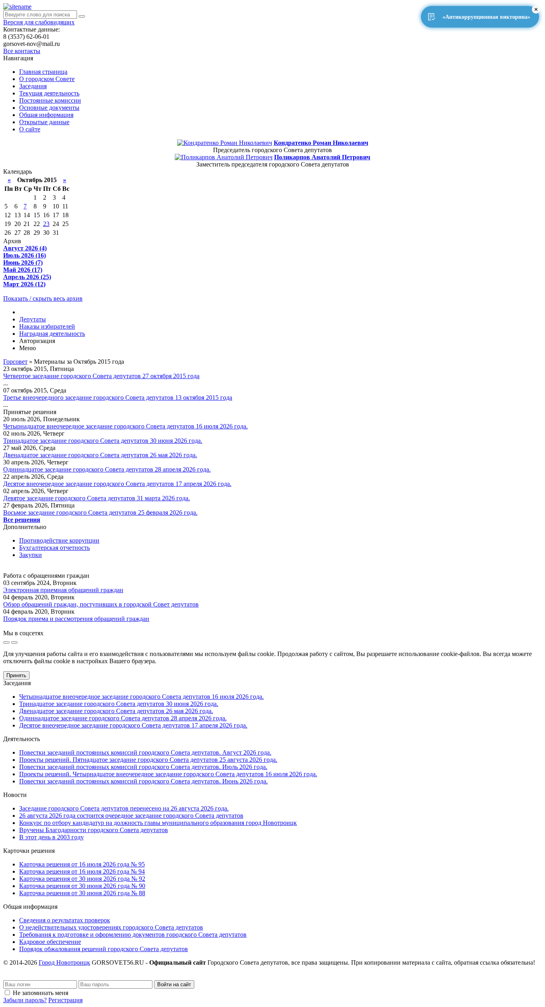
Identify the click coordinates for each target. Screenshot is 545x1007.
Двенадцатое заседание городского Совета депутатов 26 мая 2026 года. (100, 455)
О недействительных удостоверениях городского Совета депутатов (111, 927)
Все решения (21, 519)
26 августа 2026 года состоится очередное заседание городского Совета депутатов (131, 815)
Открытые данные (44, 122)
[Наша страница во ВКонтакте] (6, 642)
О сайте (29, 129)
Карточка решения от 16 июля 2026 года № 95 (82, 864)
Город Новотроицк (64, 962)
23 (46, 223)
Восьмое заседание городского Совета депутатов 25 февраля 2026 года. (100, 512)
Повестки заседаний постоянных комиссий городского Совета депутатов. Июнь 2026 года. (143, 781)
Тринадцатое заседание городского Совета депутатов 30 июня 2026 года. (102, 440)
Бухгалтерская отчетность (54, 547)
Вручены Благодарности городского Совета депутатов (93, 830)
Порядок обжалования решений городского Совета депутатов (103, 949)
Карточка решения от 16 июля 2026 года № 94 (82, 871)
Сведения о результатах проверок (64, 920)
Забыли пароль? (25, 1000)
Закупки (30, 554)
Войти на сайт (174, 984)
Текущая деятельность (49, 93)
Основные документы (49, 107)
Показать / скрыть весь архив (43, 298)
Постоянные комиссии (50, 100)
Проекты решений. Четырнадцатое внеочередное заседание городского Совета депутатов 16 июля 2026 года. (168, 774)
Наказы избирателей (47, 326)
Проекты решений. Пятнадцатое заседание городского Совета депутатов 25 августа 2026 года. (148, 759)
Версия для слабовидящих (39, 22)
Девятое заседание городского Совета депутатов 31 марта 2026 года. (96, 498)
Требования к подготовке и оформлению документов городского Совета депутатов (133, 934)
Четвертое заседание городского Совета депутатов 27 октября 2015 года (101, 376)
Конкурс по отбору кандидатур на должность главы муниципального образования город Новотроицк (158, 822)
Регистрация (65, 1000)
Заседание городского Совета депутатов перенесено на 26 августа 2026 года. (124, 808)
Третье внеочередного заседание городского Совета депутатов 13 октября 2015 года (117, 397)
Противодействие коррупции (59, 540)
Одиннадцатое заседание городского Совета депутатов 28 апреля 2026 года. (107, 469)
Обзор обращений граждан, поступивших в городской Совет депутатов (101, 604)
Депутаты (32, 319)
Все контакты (21, 51)
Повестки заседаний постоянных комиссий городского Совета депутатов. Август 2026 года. (145, 752)
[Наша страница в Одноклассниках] (14, 642)
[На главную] (17, 6)
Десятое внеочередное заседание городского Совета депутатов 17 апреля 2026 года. (117, 483)
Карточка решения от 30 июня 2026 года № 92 (82, 878)
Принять (16, 675)
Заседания (33, 86)
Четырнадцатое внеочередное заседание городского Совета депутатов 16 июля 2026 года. (125, 426)
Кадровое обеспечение (50, 941)
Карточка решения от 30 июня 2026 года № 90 (82, 885)
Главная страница (43, 71)
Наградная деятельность (52, 333)
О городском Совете (47, 78)
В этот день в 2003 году (51, 837)
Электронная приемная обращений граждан (63, 590)
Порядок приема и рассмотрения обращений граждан (76, 618)
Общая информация (46, 114)
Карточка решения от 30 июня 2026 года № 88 (82, 893)
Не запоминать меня (40, 992)
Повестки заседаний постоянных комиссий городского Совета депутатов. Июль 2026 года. (143, 766)
